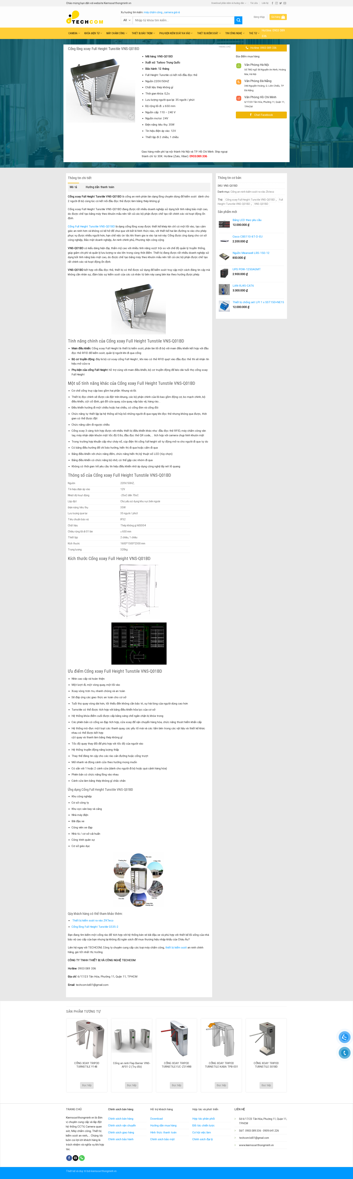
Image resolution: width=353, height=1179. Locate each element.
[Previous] (66, 1055)
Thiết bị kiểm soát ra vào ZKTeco (92, 920)
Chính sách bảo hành (120, 1139)
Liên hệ (265, 3)
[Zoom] (131, 116)
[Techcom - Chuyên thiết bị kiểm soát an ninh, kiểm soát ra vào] (90, 17)
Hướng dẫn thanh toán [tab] (100, 187)
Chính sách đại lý (202, 1139)
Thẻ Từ (253, 33)
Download (156, 1118)
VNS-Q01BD (261, 203)
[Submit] (238, 20)
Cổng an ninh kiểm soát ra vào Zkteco (252, 191)
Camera (73, 33)
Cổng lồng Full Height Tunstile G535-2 (95, 926)
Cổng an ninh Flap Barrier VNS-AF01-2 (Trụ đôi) (131, 1065)
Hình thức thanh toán (163, 1132)
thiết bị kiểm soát (176, 947)
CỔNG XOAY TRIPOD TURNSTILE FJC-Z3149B (176, 1065)
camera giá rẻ (172, 12)
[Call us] (82, 1158)
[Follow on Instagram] (276, 3)
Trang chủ (224, 46)
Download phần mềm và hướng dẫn (227, 3)
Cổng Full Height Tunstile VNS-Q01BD (92, 226)
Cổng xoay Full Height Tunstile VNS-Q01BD (250, 199)
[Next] (286, 1055)
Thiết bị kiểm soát (207, 33)
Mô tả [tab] (73, 187)
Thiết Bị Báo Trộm (142, 33)
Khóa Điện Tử (91, 33)
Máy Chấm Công (115, 33)
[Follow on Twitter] (280, 3)
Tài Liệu (254, 3)
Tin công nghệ (233, 33)
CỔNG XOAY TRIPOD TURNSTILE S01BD (266, 1065)
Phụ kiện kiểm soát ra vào (174, 33)
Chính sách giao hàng (121, 1132)
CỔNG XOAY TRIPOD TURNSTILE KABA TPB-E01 (221, 1065)
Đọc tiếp (87, 1085)
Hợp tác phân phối (203, 1118)
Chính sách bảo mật (162, 1139)
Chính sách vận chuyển (122, 1125)
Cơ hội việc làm (201, 1132)
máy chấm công (153, 12)
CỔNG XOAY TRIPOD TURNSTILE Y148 (86, 1065)
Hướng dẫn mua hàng (163, 1125)
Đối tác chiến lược (203, 1125)
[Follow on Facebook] (272, 3)
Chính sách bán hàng (120, 1118)
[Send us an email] (285, 3)
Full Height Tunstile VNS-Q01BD (250, 201)
